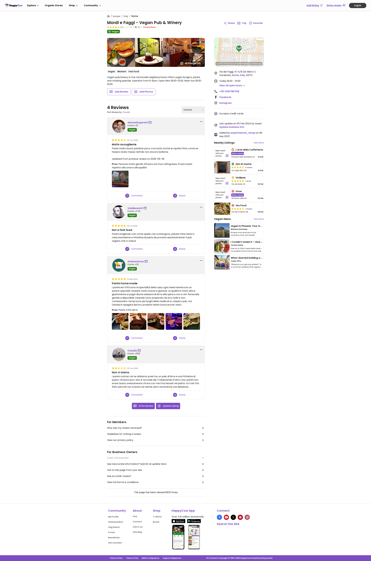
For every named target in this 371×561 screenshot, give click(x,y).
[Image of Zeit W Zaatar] (222, 167)
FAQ (135, 516)
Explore (31, 5)
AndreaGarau (136, 261)
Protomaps (228, 63)
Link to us (138, 526)
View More (259, 142)
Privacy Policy (116, 558)
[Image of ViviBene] (222, 181)
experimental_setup (243, 132)
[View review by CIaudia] (119, 354)
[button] (239, 49)
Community (91, 5)
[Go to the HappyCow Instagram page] (247, 517)
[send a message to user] (150, 122)
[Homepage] (14, 5)
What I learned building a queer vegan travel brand (261, 258)
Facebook (225, 97)
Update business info (231, 127)
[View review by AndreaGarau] (119, 265)
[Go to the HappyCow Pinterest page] (240, 517)
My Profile (113, 516)
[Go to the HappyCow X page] (233, 517)
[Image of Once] (222, 194)
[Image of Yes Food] (222, 209)
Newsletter (114, 537)
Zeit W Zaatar (243, 164)
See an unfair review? (119, 476)
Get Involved (115, 542)
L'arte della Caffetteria (249, 149)
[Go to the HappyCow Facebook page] (219, 517)
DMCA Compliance (150, 558)
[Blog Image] (222, 230)
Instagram (225, 103)
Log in (357, 5)
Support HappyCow (172, 558)
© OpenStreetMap (242, 63)
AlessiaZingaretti (138, 122)
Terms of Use (132, 558)
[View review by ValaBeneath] (119, 212)
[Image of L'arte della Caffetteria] (222, 153)
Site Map (137, 532)
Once (238, 191)
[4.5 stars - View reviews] (237, 167)
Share (231, 23)
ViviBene (240, 177)
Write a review (237, 153)
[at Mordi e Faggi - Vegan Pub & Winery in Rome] (120, 321)
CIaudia (126, 112)
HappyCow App (183, 511)
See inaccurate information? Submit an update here (136, 464)
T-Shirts (157, 516)
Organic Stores (54, 5)
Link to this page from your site (124, 470)
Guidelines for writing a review (124, 434)
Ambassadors (115, 521)
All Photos (193, 63)
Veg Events (114, 527)
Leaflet (219, 63)
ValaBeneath (135, 208)
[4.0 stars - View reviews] (113, 27)
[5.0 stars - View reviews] (237, 181)
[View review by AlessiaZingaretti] (119, 126)
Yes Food (240, 205)
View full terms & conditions (123, 482)
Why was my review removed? (124, 428)
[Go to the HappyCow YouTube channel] (226, 517)
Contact (137, 521)
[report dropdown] (201, 121)
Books (156, 521)
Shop (72, 5)
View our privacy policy (120, 440)
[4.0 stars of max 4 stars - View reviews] (237, 208)
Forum (111, 532)
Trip (244, 23)
